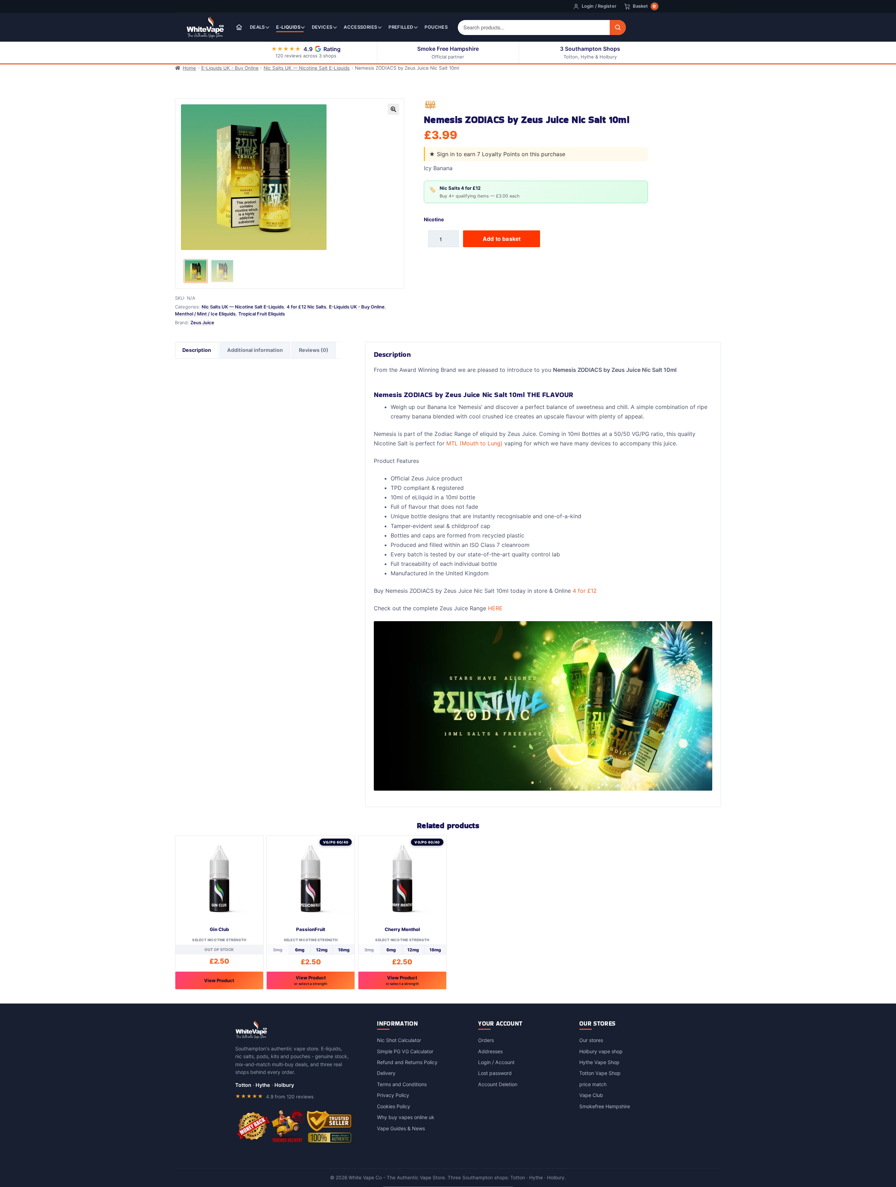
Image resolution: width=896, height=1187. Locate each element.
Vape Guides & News (401, 1128)
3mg (277, 949)
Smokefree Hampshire (604, 1106)
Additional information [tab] (255, 350)
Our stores (591, 1040)
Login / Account (496, 1062)
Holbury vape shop (601, 1051)
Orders (486, 1040)
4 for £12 (585, 590)
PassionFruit (310, 929)
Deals (257, 27)
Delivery (386, 1073)
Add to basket (501, 239)
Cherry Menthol (402, 929)
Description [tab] (196, 350)
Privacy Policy (393, 1095)
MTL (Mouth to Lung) (474, 443)
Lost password (495, 1073)
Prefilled (400, 27)
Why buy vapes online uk (405, 1117)
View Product (219, 980)
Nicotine (434, 219)
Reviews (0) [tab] (313, 350)
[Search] (618, 27)
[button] (393, 109)
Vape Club (591, 1095)
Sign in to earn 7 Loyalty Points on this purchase (501, 154)
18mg (344, 949)
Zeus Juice (202, 322)
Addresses (490, 1051)
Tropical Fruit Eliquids (261, 314)
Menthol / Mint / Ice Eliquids (205, 314)
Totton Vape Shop (600, 1073)
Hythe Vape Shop (599, 1062)
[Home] (239, 27)
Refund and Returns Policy (407, 1062)
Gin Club (219, 929)
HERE (495, 608)
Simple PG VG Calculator (405, 1051)
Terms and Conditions (402, 1084)
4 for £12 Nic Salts (306, 307)
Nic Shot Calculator (399, 1040)
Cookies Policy (393, 1106)
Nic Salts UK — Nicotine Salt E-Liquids (307, 68)
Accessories (360, 27)
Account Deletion (497, 1084)
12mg (322, 949)
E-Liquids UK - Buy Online (230, 68)
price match (593, 1084)
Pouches (436, 27)
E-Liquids (288, 27)
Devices (322, 27)
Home (189, 68)
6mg (299, 949)
